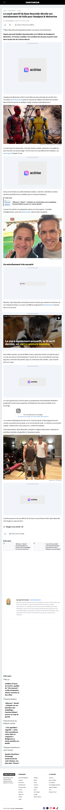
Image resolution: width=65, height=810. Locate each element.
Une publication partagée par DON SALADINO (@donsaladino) (33, 416)
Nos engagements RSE (54, 785)
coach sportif (8, 153)
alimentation (26, 212)
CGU (50, 789)
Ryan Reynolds (16, 100)
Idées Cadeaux (37, 797)
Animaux (21, 780)
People (19, 11)
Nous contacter (52, 780)
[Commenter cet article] (10, 25)
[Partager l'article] (5, 25)
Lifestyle (36, 778)
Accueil (5, 11)
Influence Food (52, 792)
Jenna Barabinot (9, 21)
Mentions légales (53, 787)
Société (36, 787)
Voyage (35, 794)
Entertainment (11, 11)
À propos (51, 778)
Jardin (20, 799)
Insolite (20, 797)
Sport (35, 789)
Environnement (22, 787)
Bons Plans (21, 782)
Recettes (21, 792)
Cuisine (20, 789)
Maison (35, 780)
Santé (35, 782)
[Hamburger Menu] (4, 2)
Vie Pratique (37, 792)
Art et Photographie (23, 778)
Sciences (36, 785)
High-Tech (21, 794)
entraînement (48, 305)
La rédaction (52, 782)
